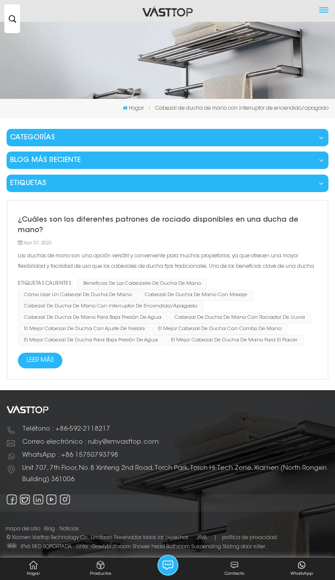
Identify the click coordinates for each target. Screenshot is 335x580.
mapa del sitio (22, 529)
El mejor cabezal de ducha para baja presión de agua (91, 340)
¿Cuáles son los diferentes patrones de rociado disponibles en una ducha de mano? (158, 225)
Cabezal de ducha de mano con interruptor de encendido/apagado (110, 306)
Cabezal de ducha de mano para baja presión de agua (92, 317)
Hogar (136, 108)
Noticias (69, 529)
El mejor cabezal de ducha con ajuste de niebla (84, 329)
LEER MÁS (40, 360)
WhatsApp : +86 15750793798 (70, 455)
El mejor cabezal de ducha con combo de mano (219, 329)
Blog (49, 529)
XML (202, 537)
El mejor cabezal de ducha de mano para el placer (234, 340)
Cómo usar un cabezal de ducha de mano (78, 295)
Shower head (148, 547)
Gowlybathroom (111, 547)
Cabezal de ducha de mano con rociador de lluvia (239, 317)
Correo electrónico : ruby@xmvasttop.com (90, 442)
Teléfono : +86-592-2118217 (66, 429)
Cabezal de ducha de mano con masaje (196, 295)
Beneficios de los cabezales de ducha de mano (142, 283)
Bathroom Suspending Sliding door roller (215, 547)
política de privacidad (249, 537)
